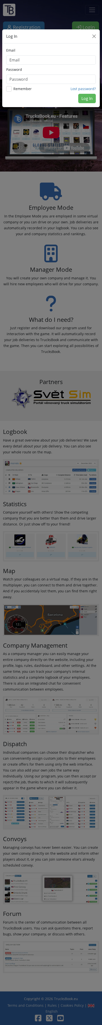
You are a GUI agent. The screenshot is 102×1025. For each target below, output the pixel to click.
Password (14, 69)
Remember (22, 88)
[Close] (94, 36)
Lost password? (83, 88)
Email (10, 50)
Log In (87, 98)
